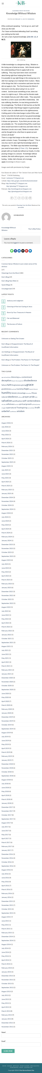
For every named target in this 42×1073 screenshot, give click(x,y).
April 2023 (5, 576)
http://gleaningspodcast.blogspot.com (20, 191)
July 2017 (5, 827)
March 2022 (6, 627)
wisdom (20, 411)
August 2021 (6, 646)
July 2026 (5, 427)
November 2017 (7, 811)
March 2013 (6, 1011)
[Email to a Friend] (23, 198)
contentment (27, 377)
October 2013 (6, 983)
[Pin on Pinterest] (26, 198)
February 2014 (7, 968)
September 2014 (7, 940)
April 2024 (5, 529)
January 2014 (6, 972)
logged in (16, 243)
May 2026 (5, 435)
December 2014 (7, 936)
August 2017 (6, 823)
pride (32, 396)
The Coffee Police (34, 229)
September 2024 (7, 509)
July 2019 (5, 736)
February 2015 (7, 933)
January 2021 (6, 674)
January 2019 (6, 760)
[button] (3, 3)
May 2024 (5, 525)
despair (13, 380)
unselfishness (13, 411)
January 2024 (6, 540)
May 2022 (5, 619)
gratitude (14, 389)
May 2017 (5, 834)
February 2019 (7, 756)
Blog (21, 1067)
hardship (20, 389)
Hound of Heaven (33, 389)
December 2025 (7, 450)
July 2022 (5, 611)
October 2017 (6, 815)
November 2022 (7, 595)
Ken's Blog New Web (9, 281)
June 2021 (5, 654)
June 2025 (5, 474)
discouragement (20, 380)
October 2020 (6, 685)
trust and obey (30, 407)
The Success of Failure (14, 324)
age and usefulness (6, 377)
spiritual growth (25, 404)
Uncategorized (7, 289)
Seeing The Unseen (17, 338)
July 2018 (5, 783)
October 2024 (6, 505)
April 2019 (5, 748)
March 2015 (6, 929)
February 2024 (7, 537)
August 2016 (6, 870)
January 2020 (6, 713)
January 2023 (6, 587)
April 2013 (5, 1007)
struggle (4, 407)
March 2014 (6, 964)
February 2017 (7, 846)
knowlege (22, 393)
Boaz (20, 377)
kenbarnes (31, 19)
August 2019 (6, 732)
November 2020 (7, 682)
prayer (26, 396)
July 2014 (5, 948)
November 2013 (7, 980)
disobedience (30, 380)
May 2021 (5, 658)
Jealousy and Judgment (15, 301)
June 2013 (5, 999)
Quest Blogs (6, 285)
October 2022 (6, 599)
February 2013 (7, 1015)
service (17, 404)
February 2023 (7, 584)
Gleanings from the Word (21, 10)
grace (30, 384)
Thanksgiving (22, 408)
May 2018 (5, 791)
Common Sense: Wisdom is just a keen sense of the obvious (19, 265)
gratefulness (6, 389)
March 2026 (6, 442)
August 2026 (6, 423)
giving (23, 385)
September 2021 (7, 642)
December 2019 (7, 717)
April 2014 (5, 960)
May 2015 (5, 925)
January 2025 (6, 493)
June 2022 (5, 615)
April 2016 (5, 885)
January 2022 (6, 635)
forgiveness (16, 385)
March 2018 (6, 799)
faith (9, 384)
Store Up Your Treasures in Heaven (19, 312)
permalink (21, 207)
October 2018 (6, 772)
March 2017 (6, 842)
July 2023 (5, 564)
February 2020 (7, 709)
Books (9, 1066)
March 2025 (6, 486)
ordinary (20, 397)
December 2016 (7, 854)
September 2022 (7, 603)
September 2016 (7, 866)
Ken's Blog (5, 277)
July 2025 (5, 470)
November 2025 (7, 454)
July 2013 (5, 995)
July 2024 (5, 517)
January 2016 (6, 897)
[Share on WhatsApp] (11, 198)
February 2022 (7, 631)
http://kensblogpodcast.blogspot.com (19, 189)
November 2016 (7, 858)
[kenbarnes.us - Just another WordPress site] (21, 3)
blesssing (15, 377)
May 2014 (5, 956)
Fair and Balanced (13, 318)
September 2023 (7, 556)
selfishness (10, 404)
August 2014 (6, 944)
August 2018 (6, 780)
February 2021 (7, 670)
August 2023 (6, 560)
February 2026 (7, 446)
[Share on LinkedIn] (30, 198)
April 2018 (5, 795)
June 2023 (5, 568)
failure (4, 385)
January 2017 (6, 850)
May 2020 (5, 697)
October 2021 (6, 638)
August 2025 (6, 466)
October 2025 (6, 458)
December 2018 (7, 764)
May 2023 (5, 572)
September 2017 (7, 819)
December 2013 (7, 976)
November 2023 (7, 548)
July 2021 (5, 650)
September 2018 (7, 776)
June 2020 (5, 693)
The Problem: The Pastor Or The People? (25, 360)
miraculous (28, 393)
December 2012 (7, 1023)
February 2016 (7, 893)
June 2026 (5, 431)
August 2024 (6, 513)
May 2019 (5, 744)
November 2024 (7, 501)
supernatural (11, 408)
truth (37, 407)
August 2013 (6, 991)
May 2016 (5, 882)
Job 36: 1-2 (32, 37)
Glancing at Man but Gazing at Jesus (19, 306)
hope (26, 388)
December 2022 (7, 591)
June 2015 (5, 921)
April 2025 (5, 482)
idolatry (14, 393)
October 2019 (6, 725)
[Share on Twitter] (19, 198)
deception (6, 380)
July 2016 (5, 874)
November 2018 (7, 768)
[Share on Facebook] (15, 198)
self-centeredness (31, 400)
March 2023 (6, 580)
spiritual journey (36, 404)
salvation (7, 400)
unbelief (6, 411)
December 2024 (7, 497)
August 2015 (6, 917)
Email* (4, 1041)
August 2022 (6, 607)
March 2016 (6, 889)
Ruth (36, 397)
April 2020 (5, 701)
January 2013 (6, 1019)
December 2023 (7, 544)
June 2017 (5, 831)
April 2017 (5, 838)
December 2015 (7, 901)
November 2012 (7, 1027)
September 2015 (7, 913)
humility (6, 392)
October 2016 (6, 862)
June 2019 (5, 740)
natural (4, 397)
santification (17, 401)
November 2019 (7, 721)
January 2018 (6, 803)
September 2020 (7, 689)
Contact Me (28, 1067)
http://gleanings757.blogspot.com (17, 186)
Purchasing (14, 1067)
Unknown (5, 338)
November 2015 (7, 905)
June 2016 (5, 878)
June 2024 (5, 521)
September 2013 (7, 987)
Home (4, 1066)
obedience (13, 396)
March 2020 (6, 705)
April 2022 (5, 623)
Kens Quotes (34, 1066)
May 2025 (5, 478)
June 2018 (5, 787)
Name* (4, 1032)
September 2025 (7, 462)
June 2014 (5, 952)
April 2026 (5, 438)
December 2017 (7, 807)
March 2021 (6, 666)
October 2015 (6, 909)
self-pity (4, 404)
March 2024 (6, 533)
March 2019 (6, 752)
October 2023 (6, 552)
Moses (34, 393)
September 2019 (7, 729)
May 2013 (5, 1003)
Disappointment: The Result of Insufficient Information (17, 345)
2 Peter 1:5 (23, 148)
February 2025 (7, 489)
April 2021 (5, 662)
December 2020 (7, 678)
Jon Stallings (6, 352)
